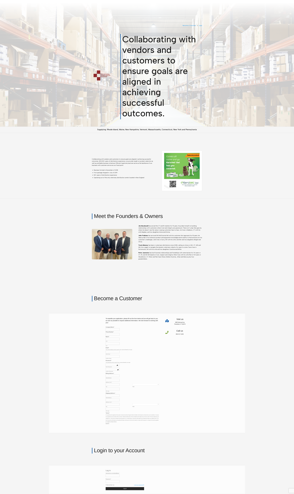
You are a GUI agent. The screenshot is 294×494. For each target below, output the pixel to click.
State (133, 386)
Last (106, 345)
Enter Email (108, 354)
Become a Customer (189, 25)
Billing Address (110, 373)
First (106, 341)
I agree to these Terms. (112, 421)
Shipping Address (110, 393)
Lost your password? (139, 485)
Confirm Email (108, 358)
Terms (108, 413)
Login (200, 25)
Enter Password (109, 366)
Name (107, 336)
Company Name (110, 327)
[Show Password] (117, 365)
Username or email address (113, 473)
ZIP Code (107, 391)
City (106, 386)
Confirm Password (109, 371)
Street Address (108, 377)
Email (107, 347)
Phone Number (110, 332)
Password (108, 360)
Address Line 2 (109, 382)
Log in (125, 488)
